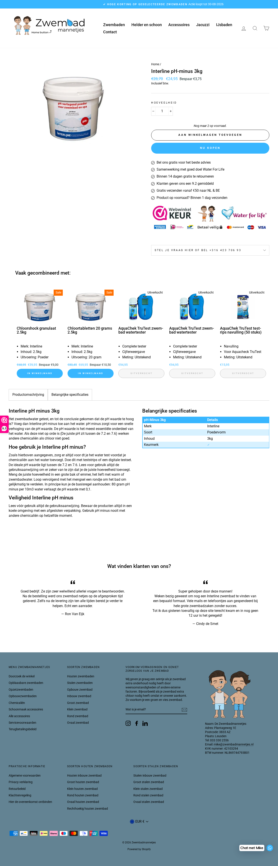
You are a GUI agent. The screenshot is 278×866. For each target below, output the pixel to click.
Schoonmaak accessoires (26, 709)
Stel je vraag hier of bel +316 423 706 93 (198, 250)
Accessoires (179, 24)
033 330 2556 (219, 740)
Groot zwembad (78, 703)
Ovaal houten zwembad (83, 802)
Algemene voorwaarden (25, 775)
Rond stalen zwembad (148, 795)
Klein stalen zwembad (148, 788)
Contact (110, 32)
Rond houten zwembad (82, 795)
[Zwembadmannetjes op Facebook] (136, 723)
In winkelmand (40, 373)
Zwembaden (114, 24)
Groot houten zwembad (83, 782)
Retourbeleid (17, 788)
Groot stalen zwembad (148, 782)
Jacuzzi (203, 24)
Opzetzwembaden (21, 689)
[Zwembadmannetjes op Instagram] (128, 723)
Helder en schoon (146, 24)
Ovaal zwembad (78, 722)
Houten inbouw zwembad (84, 775)
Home (155, 64)
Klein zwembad (77, 709)
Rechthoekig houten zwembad (87, 808)
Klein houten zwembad (82, 788)
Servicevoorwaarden (22, 722)
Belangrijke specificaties (69, 395)
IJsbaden (224, 24)
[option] (139, 4)
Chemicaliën (17, 703)
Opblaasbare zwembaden (26, 683)
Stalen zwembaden (80, 683)
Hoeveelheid (164, 102)
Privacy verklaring (21, 782)
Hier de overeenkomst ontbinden (30, 802)
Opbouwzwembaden (23, 696)
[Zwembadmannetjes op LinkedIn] (145, 723)
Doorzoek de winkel (22, 676)
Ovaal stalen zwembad (148, 802)
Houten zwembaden (80, 676)
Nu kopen (210, 147)
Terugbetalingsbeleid (22, 729)
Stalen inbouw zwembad (149, 775)
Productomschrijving (28, 395)
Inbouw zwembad (79, 696)
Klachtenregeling (20, 795)
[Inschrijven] (184, 709)
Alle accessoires (19, 716)
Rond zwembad (77, 716)
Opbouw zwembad (80, 689)
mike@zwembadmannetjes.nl (233, 744)
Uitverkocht (141, 373)
